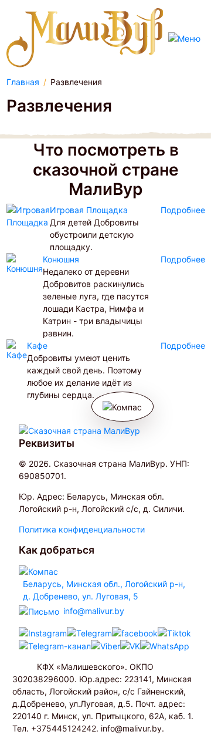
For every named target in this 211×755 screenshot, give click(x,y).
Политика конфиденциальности (82, 529)
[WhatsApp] (164, 646)
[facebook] (135, 632)
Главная (22, 82)
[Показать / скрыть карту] (122, 406)
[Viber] (105, 646)
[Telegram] (89, 632)
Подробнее (183, 210)
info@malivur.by (93, 611)
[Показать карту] (38, 570)
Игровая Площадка (89, 210)
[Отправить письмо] (39, 610)
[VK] (130, 646)
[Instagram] (43, 632)
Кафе (37, 345)
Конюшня (61, 259)
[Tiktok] (174, 632)
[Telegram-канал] (55, 646)
